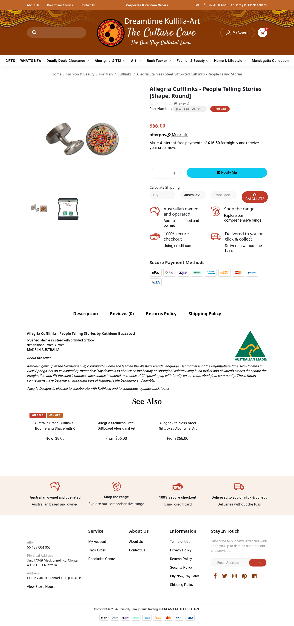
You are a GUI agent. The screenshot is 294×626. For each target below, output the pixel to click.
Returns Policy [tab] (161, 313)
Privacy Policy (181, 550)
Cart (262, 32)
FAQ (197, 5)
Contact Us (88, 5)
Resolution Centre (101, 559)
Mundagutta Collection (270, 61)
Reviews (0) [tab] (122, 313)
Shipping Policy (181, 585)
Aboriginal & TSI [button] (108, 61)
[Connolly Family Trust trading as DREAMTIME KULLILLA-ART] (147, 32)
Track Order (96, 550)
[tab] (85, 313)
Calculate (254, 199)
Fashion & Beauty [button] (191, 61)
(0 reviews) (181, 103)
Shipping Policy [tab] (205, 313)
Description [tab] (85, 313)
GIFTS (10, 61)
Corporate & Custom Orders (147, 5)
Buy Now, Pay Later (184, 576)
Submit (257, 563)
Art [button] (134, 61)
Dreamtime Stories (60, 5)
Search (34, 32)
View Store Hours (41, 595)
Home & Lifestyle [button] (228, 61)
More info (179, 134)
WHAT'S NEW (30, 61)
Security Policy (181, 567)
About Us (33, 5)
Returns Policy (181, 559)
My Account (241, 32)
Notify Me (228, 173)
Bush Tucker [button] (157, 61)
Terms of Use (180, 542)
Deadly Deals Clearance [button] (65, 61)
